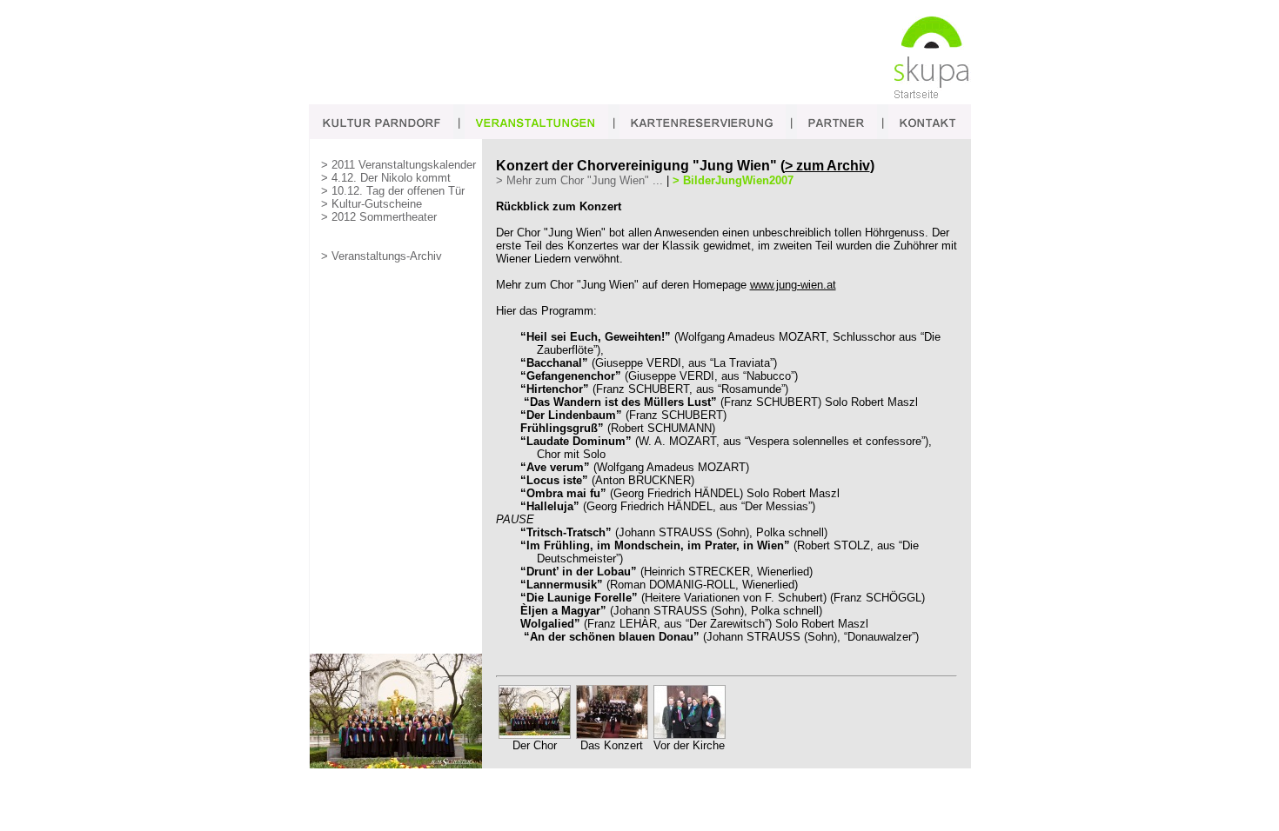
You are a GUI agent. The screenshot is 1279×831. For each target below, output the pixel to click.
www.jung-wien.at (793, 284)
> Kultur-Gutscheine (371, 203)
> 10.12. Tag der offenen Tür (393, 190)
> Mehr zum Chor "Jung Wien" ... (579, 180)
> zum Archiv (827, 165)
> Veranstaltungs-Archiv (381, 256)
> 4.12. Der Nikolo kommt (386, 177)
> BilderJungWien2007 (733, 180)
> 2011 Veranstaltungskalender (398, 164)
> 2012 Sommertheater (379, 216)
